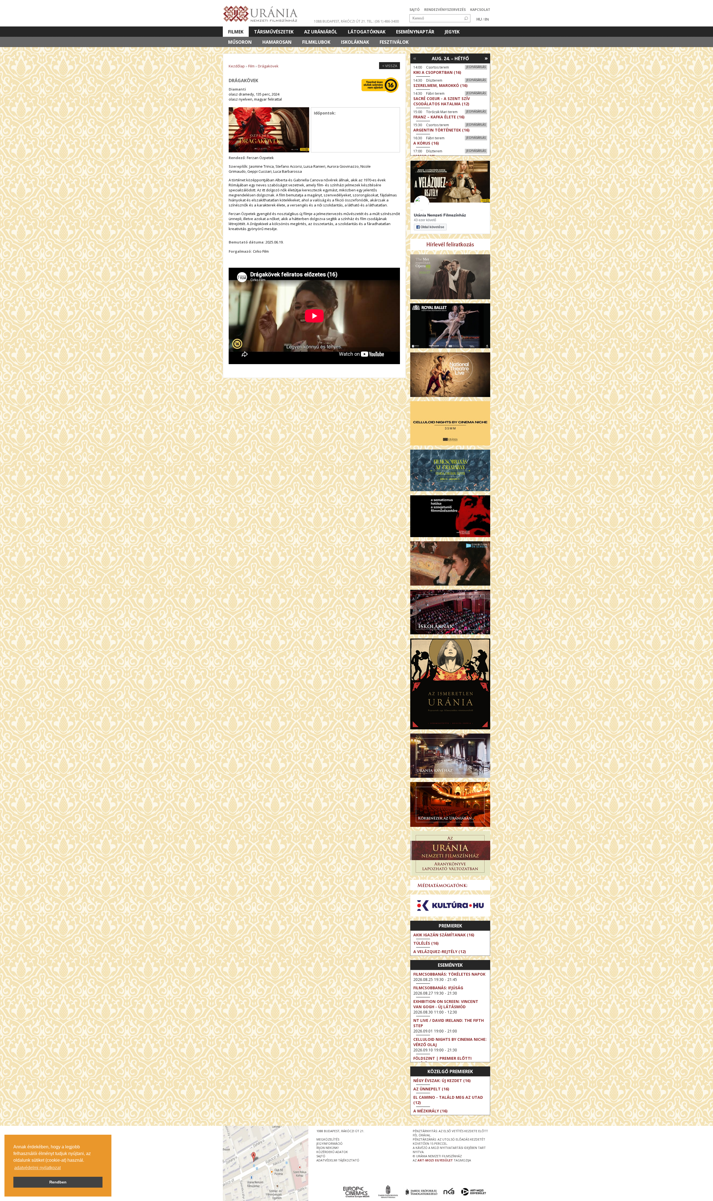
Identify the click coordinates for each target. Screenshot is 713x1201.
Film (251, 66)
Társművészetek (274, 32)
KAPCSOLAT (480, 9)
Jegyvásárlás (476, 67)
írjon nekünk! (327, 1148)
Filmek (235, 32)
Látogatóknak (366, 32)
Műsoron (240, 42)
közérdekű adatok (332, 1152)
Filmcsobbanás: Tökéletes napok (449, 974)
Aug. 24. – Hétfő (450, 58)
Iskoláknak (355, 42)
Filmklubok (316, 42)
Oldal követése (432, 227)
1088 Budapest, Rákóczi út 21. (340, 21)
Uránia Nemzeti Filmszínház (440, 215)
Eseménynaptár (415, 32)
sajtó (320, 1156)
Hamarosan (277, 42)
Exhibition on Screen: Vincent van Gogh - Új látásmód (445, 1004)
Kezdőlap (237, 66)
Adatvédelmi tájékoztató (337, 1160)
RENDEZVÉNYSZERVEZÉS (445, 9)
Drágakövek (268, 66)
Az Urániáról (320, 32)
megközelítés (327, 1139)
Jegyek (452, 32)
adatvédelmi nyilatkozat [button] (37, 1167)
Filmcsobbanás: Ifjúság (438, 987)
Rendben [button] (58, 1182)
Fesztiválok (394, 42)
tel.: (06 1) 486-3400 (383, 21)
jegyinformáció (329, 1143)
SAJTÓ (414, 9)
